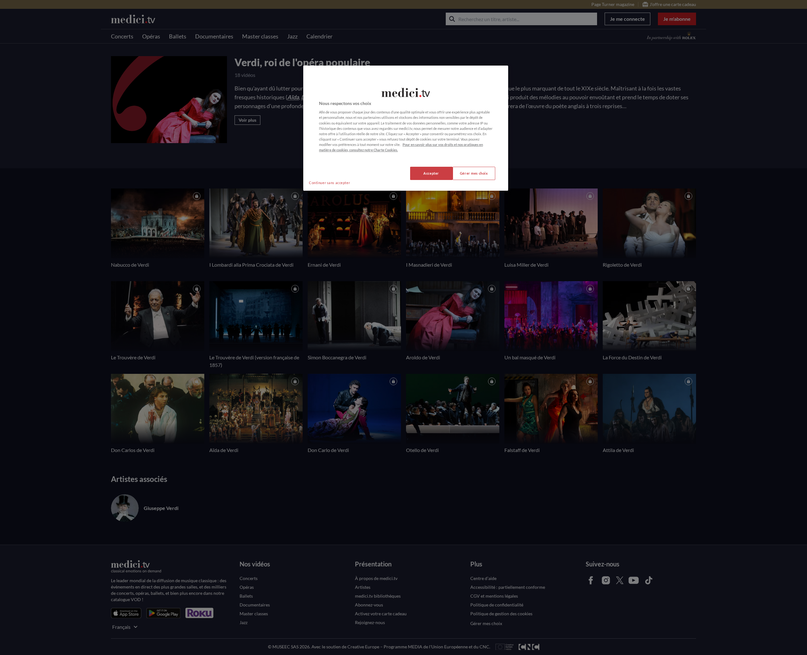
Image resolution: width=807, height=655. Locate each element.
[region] (405, 128)
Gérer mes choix (474, 173)
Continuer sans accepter (329, 183)
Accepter (431, 173)
